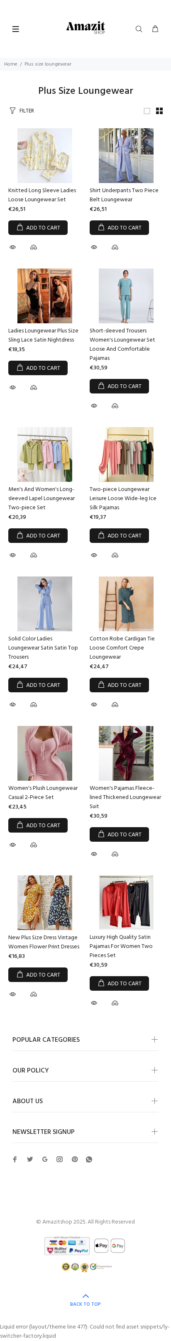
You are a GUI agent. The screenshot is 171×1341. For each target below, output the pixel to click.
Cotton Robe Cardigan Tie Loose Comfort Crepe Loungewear (122, 648)
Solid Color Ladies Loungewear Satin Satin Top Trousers (43, 648)
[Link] (147, 110)
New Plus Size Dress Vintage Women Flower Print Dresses (43, 942)
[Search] (141, 29)
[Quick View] (13, 247)
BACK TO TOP (85, 1304)
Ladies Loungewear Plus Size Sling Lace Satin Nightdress (43, 335)
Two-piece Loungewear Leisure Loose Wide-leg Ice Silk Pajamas (123, 499)
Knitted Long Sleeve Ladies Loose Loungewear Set (42, 195)
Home (10, 64)
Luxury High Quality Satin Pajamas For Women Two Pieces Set (121, 946)
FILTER (27, 111)
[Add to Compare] (33, 248)
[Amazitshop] (85, 28)
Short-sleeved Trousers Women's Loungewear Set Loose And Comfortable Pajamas (122, 344)
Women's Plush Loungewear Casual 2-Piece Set (43, 793)
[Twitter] (15, 1159)
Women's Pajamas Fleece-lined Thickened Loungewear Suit (125, 797)
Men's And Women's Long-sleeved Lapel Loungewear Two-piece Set (41, 499)
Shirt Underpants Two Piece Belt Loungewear (124, 195)
